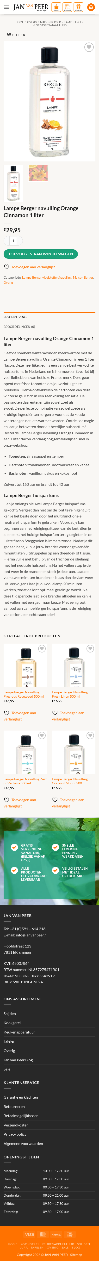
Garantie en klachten (21, 1097)
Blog (76, 1247)
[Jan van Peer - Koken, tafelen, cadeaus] (48, 7)
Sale (7, 1069)
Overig (32, 22)
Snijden (10, 1013)
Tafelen (9, 1041)
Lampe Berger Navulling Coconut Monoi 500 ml (70, 781)
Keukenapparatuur (19, 1032)
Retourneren (14, 1106)
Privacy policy (15, 1134)
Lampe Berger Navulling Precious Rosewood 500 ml (24, 694)
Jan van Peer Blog (18, 1060)
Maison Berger (50, 22)
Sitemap (76, 1255)
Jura (24, 1247)
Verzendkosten (16, 1125)
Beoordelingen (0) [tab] (19, 327)
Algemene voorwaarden (23, 1143)
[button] (6, 7)
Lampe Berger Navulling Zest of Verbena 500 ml (25, 781)
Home (20, 22)
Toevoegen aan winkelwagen (40, 254)
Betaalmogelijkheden (21, 1115)
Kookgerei (12, 1022)
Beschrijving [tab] (15, 317)
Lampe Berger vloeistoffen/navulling (58, 23)
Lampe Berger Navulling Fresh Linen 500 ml (70, 694)
